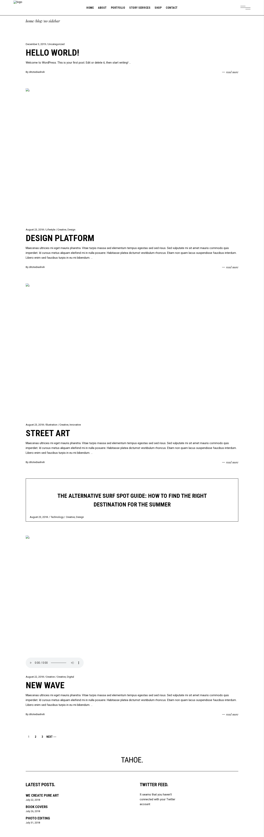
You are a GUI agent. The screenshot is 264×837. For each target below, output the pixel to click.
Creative (61, 229)
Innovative (75, 424)
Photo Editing (38, 818)
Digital (70, 676)
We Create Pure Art (42, 795)
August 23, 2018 (35, 229)
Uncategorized (56, 44)
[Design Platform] (132, 155)
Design (71, 229)
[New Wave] (132, 602)
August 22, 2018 (35, 676)
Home (30, 21)
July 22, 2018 (33, 799)
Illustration (51, 424)
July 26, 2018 (33, 811)
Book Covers (37, 807)
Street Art (48, 433)
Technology (57, 517)
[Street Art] (132, 350)
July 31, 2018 (33, 822)
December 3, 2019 (36, 44)
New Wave (45, 685)
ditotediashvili (37, 72)
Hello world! (52, 53)
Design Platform (60, 238)
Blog (39, 21)
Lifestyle (50, 229)
